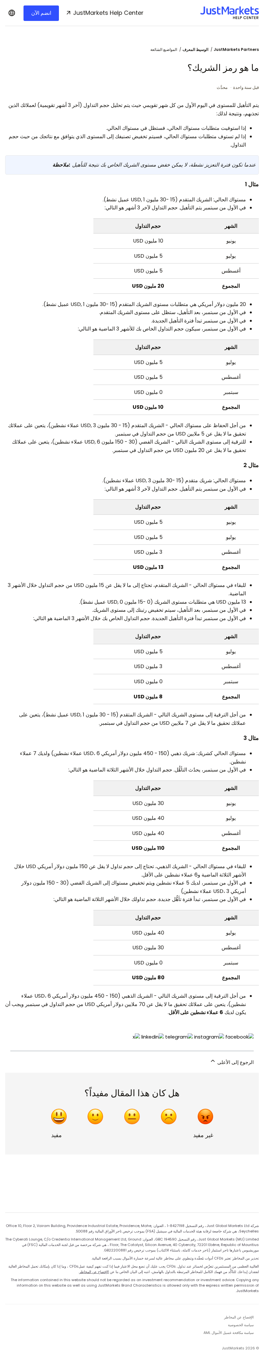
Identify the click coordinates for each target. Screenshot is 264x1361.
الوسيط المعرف (195, 49)
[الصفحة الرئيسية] (229, 12)
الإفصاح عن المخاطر (94, 1271)
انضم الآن (41, 13)
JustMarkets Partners (236, 49)
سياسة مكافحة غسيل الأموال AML (228, 1332)
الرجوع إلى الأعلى (235, 1062)
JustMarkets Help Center (108, 13)
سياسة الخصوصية (241, 1324)
